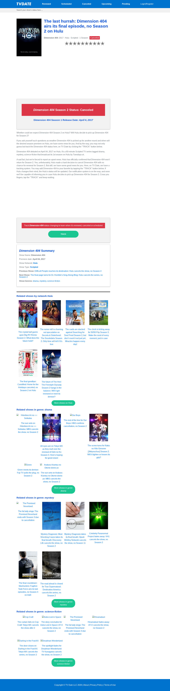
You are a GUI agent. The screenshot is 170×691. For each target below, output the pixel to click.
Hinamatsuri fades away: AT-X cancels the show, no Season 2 (99, 625)
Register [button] (149, 4)
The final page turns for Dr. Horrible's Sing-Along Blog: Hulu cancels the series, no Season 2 (61, 276)
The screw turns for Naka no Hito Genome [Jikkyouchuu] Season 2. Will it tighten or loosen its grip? (98, 451)
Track (63, 234)
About (86, 685)
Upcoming (107, 4)
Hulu (35, 263)
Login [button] (143, 4)
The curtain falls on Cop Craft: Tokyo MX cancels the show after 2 (28, 625)
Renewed (46, 4)
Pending (126, 4)
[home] (24, 5)
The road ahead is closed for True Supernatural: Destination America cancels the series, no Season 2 (51, 590)
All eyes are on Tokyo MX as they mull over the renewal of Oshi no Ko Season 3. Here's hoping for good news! (51, 452)
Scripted (34, 267)
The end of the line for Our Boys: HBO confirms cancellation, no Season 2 (75, 423)
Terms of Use (110, 685)
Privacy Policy (96, 685)
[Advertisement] (63, 79)
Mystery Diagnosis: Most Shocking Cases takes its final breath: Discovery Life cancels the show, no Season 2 (51, 540)
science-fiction (53, 281)
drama (36, 281)
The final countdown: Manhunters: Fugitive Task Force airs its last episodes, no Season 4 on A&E (28, 589)
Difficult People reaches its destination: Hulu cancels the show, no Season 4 (68, 271)
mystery (43, 281)
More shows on (63, 403)
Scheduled (66, 4)
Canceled (86, 4)
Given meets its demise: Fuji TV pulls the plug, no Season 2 (28, 473)
